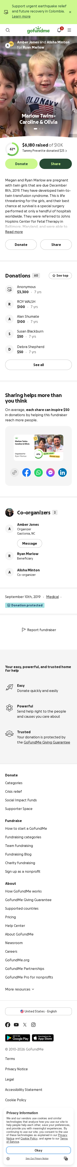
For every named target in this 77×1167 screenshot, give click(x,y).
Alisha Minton (28, 570)
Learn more (21, 16)
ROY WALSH (26, 302)
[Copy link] (14, 472)
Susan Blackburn (30, 331)
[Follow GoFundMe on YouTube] (16, 1024)
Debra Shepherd (30, 347)
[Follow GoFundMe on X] (25, 1024)
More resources (17, 989)
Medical (52, 597)
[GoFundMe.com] (38, 30)
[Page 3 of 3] (42, 128)
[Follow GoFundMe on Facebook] (7, 1024)
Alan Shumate (28, 316)
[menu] (69, 30)
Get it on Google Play (17, 1037)
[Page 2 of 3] (39, 128)
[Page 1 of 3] (35, 128)
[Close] (70, 12)
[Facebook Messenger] (50, 472)
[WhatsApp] (38, 472)
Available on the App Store (43, 1037)
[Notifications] (59, 30)
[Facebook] (26, 472)
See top (62, 275)
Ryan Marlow (27, 554)
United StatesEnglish (41, 1011)
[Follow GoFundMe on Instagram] (33, 1024)
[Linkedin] (62, 472)
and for (43, 44)
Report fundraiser (41, 630)
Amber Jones (28, 524)
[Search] (7, 30)
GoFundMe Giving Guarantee (47, 742)
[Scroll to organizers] (11, 43)
